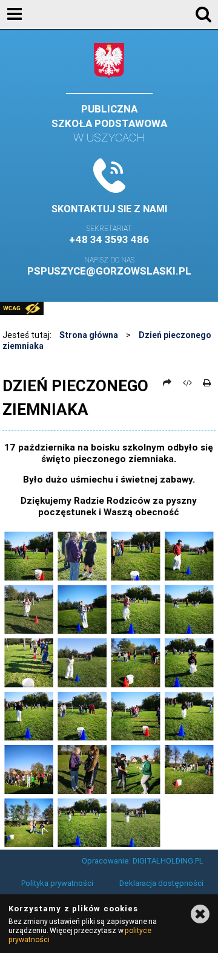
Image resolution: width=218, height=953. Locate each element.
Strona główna (88, 335)
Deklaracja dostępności (161, 883)
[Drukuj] (207, 383)
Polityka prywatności (57, 883)
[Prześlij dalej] (168, 383)
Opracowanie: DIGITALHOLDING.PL (142, 861)
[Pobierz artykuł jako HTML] (187, 383)
